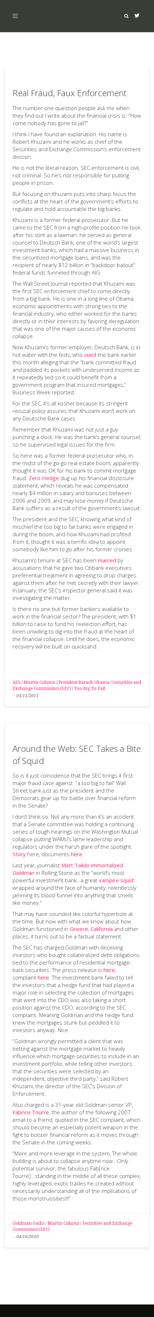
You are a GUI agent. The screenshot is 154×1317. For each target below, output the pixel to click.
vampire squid (116, 880)
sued (90, 354)
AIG (16, 682)
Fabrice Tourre (31, 1112)
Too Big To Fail (89, 688)
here (76, 854)
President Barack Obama (83, 682)
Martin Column (39, 682)
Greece (79, 928)
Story (19, 854)
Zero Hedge (44, 478)
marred (107, 560)
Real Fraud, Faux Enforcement (69, 93)
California (102, 928)
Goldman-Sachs (28, 1223)
